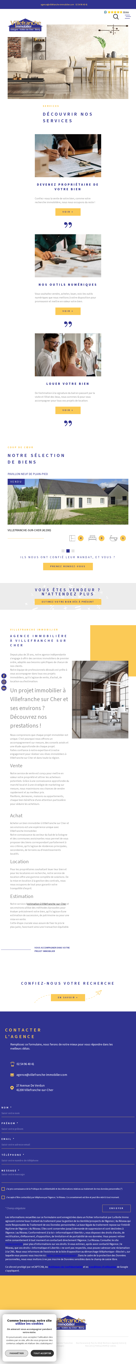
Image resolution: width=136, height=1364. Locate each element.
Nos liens (89, 1345)
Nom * (6, 1107)
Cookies (112, 1346)
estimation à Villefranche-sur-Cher (46, 904)
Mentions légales (110, 1343)
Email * (8, 1139)
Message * (10, 1170)
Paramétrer (17, 1353)
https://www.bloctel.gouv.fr (62, 1255)
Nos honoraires (82, 1343)
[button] (63, 551)
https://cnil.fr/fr (14, 1244)
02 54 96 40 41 (81, 4)
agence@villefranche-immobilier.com (57, 4)
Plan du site (96, 1343)
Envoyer (116, 1208)
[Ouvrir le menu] (128, 17)
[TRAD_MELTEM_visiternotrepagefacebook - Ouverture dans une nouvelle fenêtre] (3, 675)
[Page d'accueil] (25, 23)
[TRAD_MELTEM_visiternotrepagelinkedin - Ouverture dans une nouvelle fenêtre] (3, 688)
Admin (122, 1343)
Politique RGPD (101, 1345)
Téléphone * (13, 1155)
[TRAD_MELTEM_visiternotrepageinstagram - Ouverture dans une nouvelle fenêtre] (3, 682)
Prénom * (10, 1123)
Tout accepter (42, 1353)
